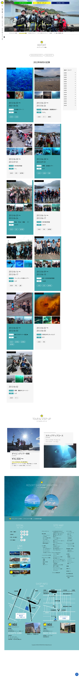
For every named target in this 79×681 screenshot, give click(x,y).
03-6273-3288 (15, 633)
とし (15, 168)
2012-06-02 (13, 386)
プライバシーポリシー (70, 562)
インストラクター (2, 23)
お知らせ (68, 555)
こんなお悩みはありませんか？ (57, 531)
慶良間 (49, 116)
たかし (44, 112)
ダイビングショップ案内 (46, 557)
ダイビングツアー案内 (70, 543)
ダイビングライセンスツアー (36, 55)
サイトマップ (69, 560)
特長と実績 (2, 10)
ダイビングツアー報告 (28, 518)
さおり (44, 225)
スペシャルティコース (46, 551)
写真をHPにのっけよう (48, 334)
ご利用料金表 (55, 563)
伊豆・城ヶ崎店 (45, 561)
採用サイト (68, 568)
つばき (44, 281)
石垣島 (44, 173)
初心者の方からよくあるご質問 (58, 564)
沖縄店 (68, 577)
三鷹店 (44, 559)
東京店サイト (68, 571)
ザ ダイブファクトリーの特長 (57, 556)
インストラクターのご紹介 (46, 555)
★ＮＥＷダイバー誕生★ (21, 334)
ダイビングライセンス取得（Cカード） (59, 559)
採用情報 (68, 556)
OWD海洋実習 (18, 166)
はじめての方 (2, 30)
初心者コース (45, 547)
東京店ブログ (36, 634)
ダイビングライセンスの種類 (57, 568)
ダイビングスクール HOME (16, 518)
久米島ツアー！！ (19, 109)
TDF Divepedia (55, 570)
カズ (43, 168)
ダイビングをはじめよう (56, 552)
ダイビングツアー (49, 55)
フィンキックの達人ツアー (21, 278)
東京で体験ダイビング (56, 558)
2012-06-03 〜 (15, 104)
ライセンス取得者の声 (56, 572)
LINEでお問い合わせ (23, 2)
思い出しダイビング (56, 562)
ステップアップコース (46, 549)
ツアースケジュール (70, 544)
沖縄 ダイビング (45, 564)
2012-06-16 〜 (42, 217)
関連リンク (69, 563)
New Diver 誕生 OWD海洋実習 (21, 222)
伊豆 (16, 285)
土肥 (20, 285)
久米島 (16, 116)
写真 (44, 341)
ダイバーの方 (2, 37)
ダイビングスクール (45, 531)
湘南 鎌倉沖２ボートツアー (21, 390)
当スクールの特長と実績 (46, 537)
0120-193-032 (46, 6)
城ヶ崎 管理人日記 (69, 573)
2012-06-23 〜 (42, 104)
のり (43, 337)
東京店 (44, 560)
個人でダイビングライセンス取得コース (59, 560)
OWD (16, 173)
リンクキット (69, 559)
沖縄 (49, 173)
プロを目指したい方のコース (47, 552)
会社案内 (68, 554)
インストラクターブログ (71, 558)
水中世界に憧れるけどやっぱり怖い (58, 532)
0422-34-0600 (50, 633)
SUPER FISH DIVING (69, 576)
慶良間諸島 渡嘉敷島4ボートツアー (50, 109)
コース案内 (2, 16)
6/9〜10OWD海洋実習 (48, 278)
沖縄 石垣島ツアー (47, 166)
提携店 (44, 563)
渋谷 (15, 112)
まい (15, 337)
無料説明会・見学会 (60, 2)
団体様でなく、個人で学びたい (58, 534)
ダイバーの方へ (69, 531)
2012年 (11, 116)
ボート (44, 116)
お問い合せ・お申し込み (41, 2)
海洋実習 (21, 173)
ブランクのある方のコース (47, 548)
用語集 (67, 566)
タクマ (16, 225)
